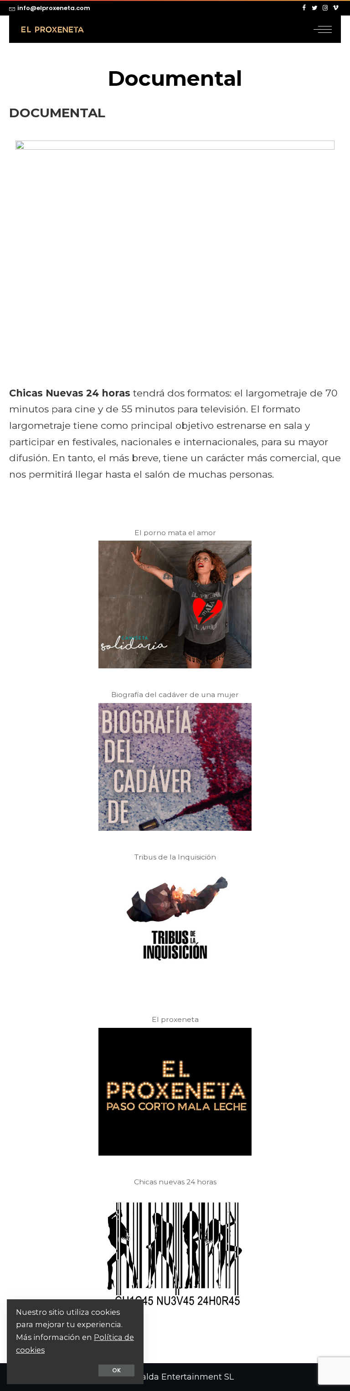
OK (116, 1370)
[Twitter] (314, 8)
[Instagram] (325, 8)
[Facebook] (304, 8)
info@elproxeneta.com (53, 8)
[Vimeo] (335, 8)
